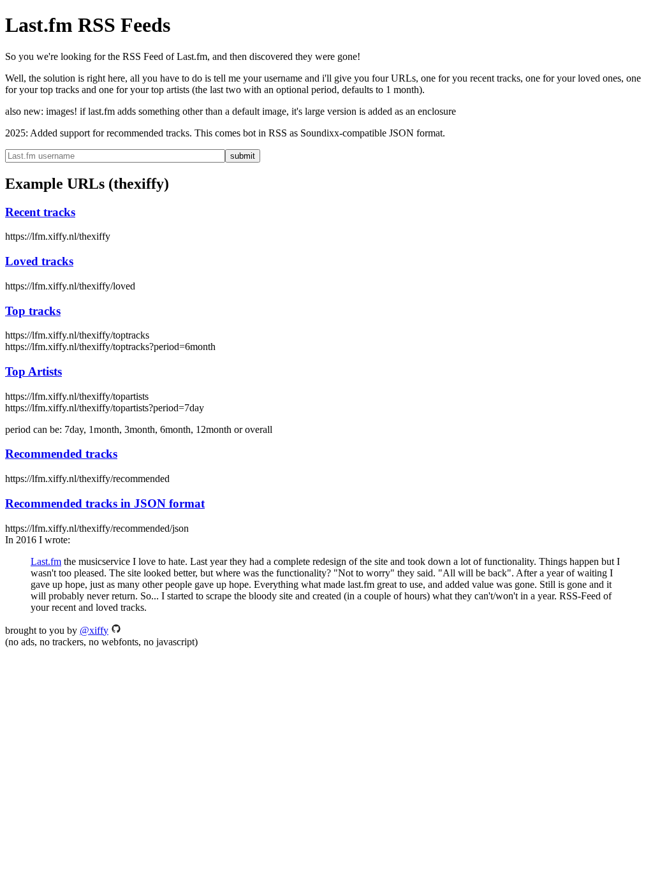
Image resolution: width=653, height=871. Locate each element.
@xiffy (94, 630)
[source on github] (116, 630)
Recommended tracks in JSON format (105, 503)
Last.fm (46, 561)
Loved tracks (39, 261)
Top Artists (33, 371)
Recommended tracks (61, 453)
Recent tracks (40, 212)
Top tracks (33, 311)
